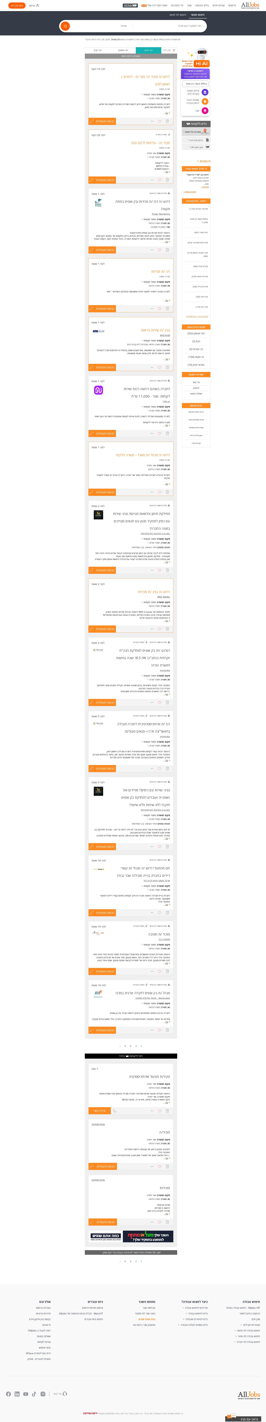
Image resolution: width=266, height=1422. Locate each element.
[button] (247, 1420)
